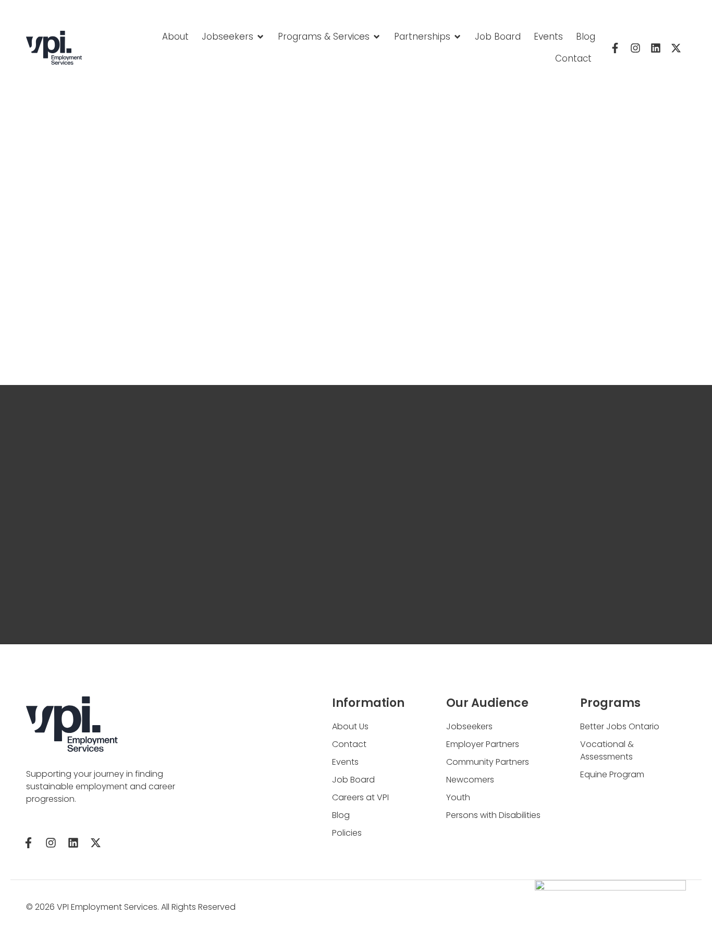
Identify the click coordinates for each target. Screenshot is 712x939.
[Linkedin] (655, 48)
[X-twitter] (676, 48)
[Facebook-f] (615, 48)
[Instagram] (635, 48)
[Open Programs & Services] (376, 37)
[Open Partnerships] (457, 37)
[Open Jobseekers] (260, 37)
